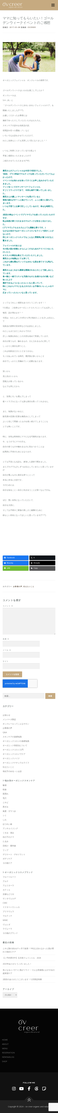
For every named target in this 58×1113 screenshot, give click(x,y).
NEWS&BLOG (8, 1057)
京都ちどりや (8, 894)
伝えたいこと (28, 586)
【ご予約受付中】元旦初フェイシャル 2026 (22, 958)
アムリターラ (8, 885)
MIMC (5, 920)
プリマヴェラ (8, 911)
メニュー (53, 5)
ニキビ (5, 802)
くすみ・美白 (8, 832)
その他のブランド (10, 933)
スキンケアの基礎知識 (12, 736)
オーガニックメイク (11, 758)
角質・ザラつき (9, 811)
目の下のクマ (8, 837)
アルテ (5, 881)
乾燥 (4, 789)
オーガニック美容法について (15, 745)
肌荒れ (5, 793)
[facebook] (29, 1089)
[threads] (37, 1089)
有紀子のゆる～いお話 (12, 771)
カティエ (6, 889)
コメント (8, 606)
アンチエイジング (10, 828)
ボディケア (7, 858)
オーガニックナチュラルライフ (16, 762)
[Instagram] (14, 1089)
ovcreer (32, 27)
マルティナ (7, 915)
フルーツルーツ (9, 877)
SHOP (4, 1061)
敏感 (4, 785)
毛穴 (4, 798)
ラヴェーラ (7, 928)
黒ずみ (5, 806)
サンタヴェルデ (9, 898)
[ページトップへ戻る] (29, 1100)
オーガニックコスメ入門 (13, 749)
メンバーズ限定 (9, 719)
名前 (6, 639)
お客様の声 (17, 586)
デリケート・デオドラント (14, 854)
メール (7, 650)
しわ (4, 819)
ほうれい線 (7, 824)
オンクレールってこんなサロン (16, 723)
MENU (5, 1048)
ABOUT (5, 1044)
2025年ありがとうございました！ (17, 963)
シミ (4, 815)
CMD (5, 903)
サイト (6, 661)
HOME (5, 1039)
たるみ (5, 841)
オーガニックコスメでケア (14, 754)
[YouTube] (21, 1089)
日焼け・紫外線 (9, 845)
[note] (44, 1089)
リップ (5, 850)
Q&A (5, 732)
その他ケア (7, 863)
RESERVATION (8, 1052)
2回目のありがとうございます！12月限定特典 (22, 979)
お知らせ (6, 715)
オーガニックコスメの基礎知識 (16, 741)
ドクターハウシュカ (11, 907)
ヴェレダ (6, 924)
